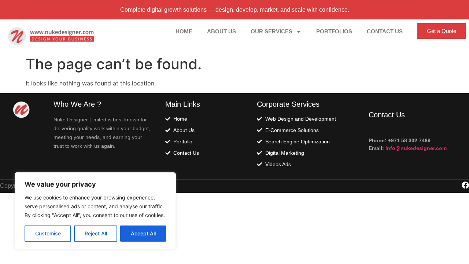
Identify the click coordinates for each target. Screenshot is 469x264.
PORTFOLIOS (334, 31)
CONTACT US (385, 31)
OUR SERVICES (271, 31)
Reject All (96, 233)
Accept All (143, 233)
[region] (95, 210)
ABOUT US (221, 31)
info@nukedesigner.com (415, 148)
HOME (184, 31)
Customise (48, 233)
